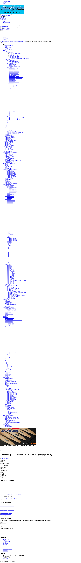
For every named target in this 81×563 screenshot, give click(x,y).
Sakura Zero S (9, 198)
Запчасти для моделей (7, 184)
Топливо (6, 423)
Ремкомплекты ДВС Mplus (14, 76)
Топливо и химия (6, 424)
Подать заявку (5, 550)
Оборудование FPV (6, 299)
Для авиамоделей (10, 323)
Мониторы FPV (8, 303)
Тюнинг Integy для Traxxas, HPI (11, 285)
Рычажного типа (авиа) (11, 310)
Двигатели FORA (8, 416)
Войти (1, 26)
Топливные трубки (8, 403)
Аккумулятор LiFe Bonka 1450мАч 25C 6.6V (8, 498)
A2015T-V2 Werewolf (11, 207)
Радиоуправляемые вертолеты (8, 136)
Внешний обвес (10, 186)
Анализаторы (7, 181)
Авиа (6, 51)
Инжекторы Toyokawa (13, 94)
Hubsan (6, 124)
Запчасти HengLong (8, 228)
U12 (8, 248)
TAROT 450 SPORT (13, 240)
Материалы (5, 359)
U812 (8, 257)
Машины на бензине (9, 142)
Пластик (6, 48)
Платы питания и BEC (9, 154)
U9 (7, 263)
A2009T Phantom (10, 203)
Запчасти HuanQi (8, 232)
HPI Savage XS (10, 290)
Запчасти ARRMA (8, 214)
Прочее (8, 104)
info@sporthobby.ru (6, 558)
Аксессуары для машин (9, 185)
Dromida (6, 122)
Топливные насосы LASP (14, 95)
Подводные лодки (8, 147)
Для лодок (7, 379)
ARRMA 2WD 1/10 (10, 215)
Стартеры (9, 411)
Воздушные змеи (8, 164)
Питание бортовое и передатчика (11, 183)
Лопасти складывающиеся (12, 392)
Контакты (4, 2)
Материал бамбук (8, 371)
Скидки (4, 39)
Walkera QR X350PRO (11, 273)
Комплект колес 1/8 (13, 190)
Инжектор (11, 105)
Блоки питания (8, 179)
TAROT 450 (9, 237)
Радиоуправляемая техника (14, 56)
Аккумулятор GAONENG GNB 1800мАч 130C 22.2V (10, 494)
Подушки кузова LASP (13, 86)
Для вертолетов (12, 350)
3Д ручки (13, 54)
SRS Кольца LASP (12, 64)
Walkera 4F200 (9, 265)
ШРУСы (10, 102)
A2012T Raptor (10, 206)
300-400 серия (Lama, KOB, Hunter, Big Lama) (15, 222)
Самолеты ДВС (8, 134)
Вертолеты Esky (8, 138)
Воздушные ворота (8, 302)
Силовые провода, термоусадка (11, 327)
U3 (7, 249)
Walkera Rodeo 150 (10, 276)
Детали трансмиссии (11, 97)
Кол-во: (1, 461)
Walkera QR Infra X (10, 272)
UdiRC (6, 126)
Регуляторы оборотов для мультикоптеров (13, 160)
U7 (7, 251)
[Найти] (11, 14)
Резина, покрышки (12, 192)
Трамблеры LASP (12, 80)
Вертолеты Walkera (8, 139)
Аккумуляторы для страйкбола (10, 176)
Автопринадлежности (11, 60)
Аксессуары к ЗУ (8, 182)
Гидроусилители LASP (13, 70)
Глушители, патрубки (9, 378)
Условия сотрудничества (7, 549)
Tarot (6, 125)
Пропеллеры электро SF (11, 399)
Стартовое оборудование (9, 407)
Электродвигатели (8, 162)
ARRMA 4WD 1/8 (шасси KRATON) (14, 216)
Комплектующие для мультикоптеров (10, 152)
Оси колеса (7, 387)
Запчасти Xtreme (8, 284)
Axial (8, 286)
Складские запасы (10, 52)
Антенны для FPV (8, 300)
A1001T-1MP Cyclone (11, 200)
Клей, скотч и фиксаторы (9, 369)
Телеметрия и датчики (9, 314)
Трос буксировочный (15, 62)
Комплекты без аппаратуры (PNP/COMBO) (15, 132)
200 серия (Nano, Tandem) (12, 221)
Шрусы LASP (14, 103)
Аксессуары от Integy (11, 298)
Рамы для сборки (8, 159)
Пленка (6, 373)
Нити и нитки (7, 372)
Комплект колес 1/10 (13, 189)
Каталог (4, 35)
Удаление (9, 120)
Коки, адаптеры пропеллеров (10, 381)
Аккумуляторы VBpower (11, 174)
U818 (8, 261)
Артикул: (2, 507)
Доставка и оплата (6, 1)
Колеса (6, 382)
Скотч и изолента (12, 106)
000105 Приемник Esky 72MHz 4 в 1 (7, 506)
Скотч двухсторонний (15, 107)
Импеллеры (9, 343)
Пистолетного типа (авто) (12, 309)
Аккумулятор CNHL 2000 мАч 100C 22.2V (8, 489)
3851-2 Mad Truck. (10, 229)
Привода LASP (12, 100)
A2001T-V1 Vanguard (11, 201)
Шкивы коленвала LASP (14, 82)
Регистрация (5, 26)
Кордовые (7, 165)
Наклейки (7, 385)
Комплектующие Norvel (13, 353)
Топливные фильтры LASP (14, 96)
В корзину (2, 463)
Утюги (8, 414)
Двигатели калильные (11, 348)
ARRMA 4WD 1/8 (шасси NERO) (13, 217)
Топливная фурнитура (9, 401)
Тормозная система (10, 116)
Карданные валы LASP (13, 98)
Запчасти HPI (7, 231)
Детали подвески (10, 83)
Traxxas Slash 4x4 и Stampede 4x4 (13, 296)
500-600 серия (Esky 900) (11, 224)
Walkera (6, 127)
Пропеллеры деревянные (11, 396)
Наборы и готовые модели (10, 420)
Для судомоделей (10, 325)
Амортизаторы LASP (13, 84)
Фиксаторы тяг (8, 406)
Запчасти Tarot (7, 236)
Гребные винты (10, 390)
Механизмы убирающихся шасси (11, 383)
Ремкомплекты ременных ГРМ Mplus (16, 77)
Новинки (4, 37)
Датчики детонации (13, 112)
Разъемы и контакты (9, 321)
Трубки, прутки (8, 375)
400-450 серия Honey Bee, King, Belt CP (14, 223)
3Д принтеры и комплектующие (15, 53)
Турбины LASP (12, 81)
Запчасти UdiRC (8, 245)
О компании (5, 540)
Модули (6, 313)
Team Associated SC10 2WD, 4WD (13, 291)
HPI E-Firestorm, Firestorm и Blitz (13, 288)
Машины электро (8, 144)
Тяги (6, 404)
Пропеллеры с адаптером (12, 397)
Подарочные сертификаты (14, 55)
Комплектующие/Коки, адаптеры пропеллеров (20, 58)
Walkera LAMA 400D (11, 271)
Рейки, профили (10, 366)
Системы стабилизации (9, 161)
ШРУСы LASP (12, 109)
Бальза (6, 361)
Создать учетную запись (5, 29)
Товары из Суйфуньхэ (11, 110)
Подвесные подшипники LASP (15, 99)
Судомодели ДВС (8, 148)
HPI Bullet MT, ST (10, 287)
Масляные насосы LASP (13, 73)
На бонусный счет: (5, 458)
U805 (8, 254)
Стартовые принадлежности (12, 412)
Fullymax (2, 448)
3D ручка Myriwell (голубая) (5, 514)
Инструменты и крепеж (7, 355)
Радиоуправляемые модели (14, 57)
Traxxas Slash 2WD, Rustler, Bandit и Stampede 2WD (16, 295)
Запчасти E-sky (8, 220)
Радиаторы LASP (12, 75)
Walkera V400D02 (10, 282)
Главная (4, 34)
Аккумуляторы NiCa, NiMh (10, 175)
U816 (8, 259)
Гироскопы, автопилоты (9, 318)
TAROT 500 (9, 241)
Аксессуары (7, 356)
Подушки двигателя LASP (14, 74)
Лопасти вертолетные (11, 391)
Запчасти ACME (8, 199)
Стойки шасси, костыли (9, 400)
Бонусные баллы (6, 539)
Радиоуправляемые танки (7, 151)
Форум (4, 3)
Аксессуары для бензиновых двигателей (14, 346)
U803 (8, 253)
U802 (8, 252)
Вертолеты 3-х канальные (10, 137)
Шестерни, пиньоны (11, 338)
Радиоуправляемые (8, 166)
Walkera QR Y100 (10, 275)
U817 (8, 260)
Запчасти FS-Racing (8, 226)
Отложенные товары (6, 22)
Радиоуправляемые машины (8, 141)
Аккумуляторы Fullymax (11, 173)
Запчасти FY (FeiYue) (9, 227)
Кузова (8, 193)
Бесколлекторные (8, 339)
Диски (10, 188)
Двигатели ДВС (8, 345)
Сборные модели (8, 167)
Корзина (2, 17)
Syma (6, 123)
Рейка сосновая (8, 374)
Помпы (8, 409)
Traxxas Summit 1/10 (10, 297)
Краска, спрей (7, 370)
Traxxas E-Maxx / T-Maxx (11, 293)
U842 (8, 262)
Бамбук (6, 362)
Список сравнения (6, 534)
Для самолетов (12, 351)
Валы (8, 335)
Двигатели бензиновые (11, 347)
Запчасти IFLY (7, 233)
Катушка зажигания (13, 114)
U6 (7, 250)
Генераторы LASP (12, 69)
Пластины (9, 364)
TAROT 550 (9, 242)
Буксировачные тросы (13, 61)
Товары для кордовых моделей (8, 415)
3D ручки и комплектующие (8, 45)
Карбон (6, 363)
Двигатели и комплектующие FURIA (12, 417)
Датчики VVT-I (12, 111)
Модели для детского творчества (9, 163)
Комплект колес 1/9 (13, 191)
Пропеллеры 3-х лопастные (12, 393)
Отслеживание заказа (4, 25)
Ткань (8, 367)
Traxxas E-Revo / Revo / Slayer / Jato (13, 294)
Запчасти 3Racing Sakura (9, 196)
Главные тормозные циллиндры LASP (16, 117)
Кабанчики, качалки (8, 380)
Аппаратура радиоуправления (8, 307)
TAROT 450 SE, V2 (13, 239)
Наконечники (7, 386)
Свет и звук (9, 195)
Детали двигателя (10, 67)
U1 (7, 246)
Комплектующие (8, 47)
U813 (8, 258)
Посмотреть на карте (6, 559)
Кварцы (6, 315)
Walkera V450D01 (10, 283)
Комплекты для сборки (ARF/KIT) (13, 133)
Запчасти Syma (7, 235)
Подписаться (3, 523)
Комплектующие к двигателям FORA (12, 418)
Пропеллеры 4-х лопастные (12, 394)
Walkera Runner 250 (10, 277)
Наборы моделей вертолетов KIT (11, 140)
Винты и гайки (8, 357)
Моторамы (7, 384)
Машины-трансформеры (9, 145)
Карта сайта (5, 544)
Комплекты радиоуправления (10, 308)
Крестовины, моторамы (11, 336)
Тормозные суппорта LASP (14, 119)
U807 (8, 256)
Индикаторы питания (9, 319)
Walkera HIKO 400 (10, 270)
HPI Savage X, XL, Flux (11, 289)
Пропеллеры (7, 157)
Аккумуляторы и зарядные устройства (11, 41)
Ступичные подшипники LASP (15, 101)
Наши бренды (5, 551)
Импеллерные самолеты (9, 129)
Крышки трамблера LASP (14, 72)
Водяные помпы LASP (13, 68)
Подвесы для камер (8, 155)
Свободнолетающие (8, 168)
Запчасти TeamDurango (9, 243)
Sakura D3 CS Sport (10, 197)
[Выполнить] (19, 25)
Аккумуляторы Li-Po (22, 41)
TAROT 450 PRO (12, 238)
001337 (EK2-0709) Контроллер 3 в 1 (7, 510)
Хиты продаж (5, 38)
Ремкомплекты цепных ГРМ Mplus (15, 78)
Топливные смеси (8, 426)
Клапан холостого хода (13, 115)
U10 (8, 247)
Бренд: (1, 447)
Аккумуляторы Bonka (11, 172)
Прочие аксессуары (10, 194)
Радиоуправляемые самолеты (8, 128)
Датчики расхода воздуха (14, 113)
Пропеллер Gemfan (10, 158)
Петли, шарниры (8, 388)
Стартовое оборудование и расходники (12, 422)
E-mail (1, 27)
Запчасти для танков (11, 230)
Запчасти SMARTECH (9, 234)
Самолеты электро (8, 135)
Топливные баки (8, 402)
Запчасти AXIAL (8, 219)
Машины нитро (8, 143)
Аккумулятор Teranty (11, 171)
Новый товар (7, 59)
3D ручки (6, 46)
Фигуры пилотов (8, 405)
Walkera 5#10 (9, 266)
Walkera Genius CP (10, 269)
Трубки (8, 368)
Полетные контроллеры (9, 156)
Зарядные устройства (9, 178)
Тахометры (9, 413)
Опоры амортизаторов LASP (14, 85)
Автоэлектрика (10, 63)
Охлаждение (9, 337)
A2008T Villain (10, 202)
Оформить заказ (3, 18)
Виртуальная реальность (7, 49)
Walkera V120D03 (10, 279)
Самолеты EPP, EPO (8, 130)
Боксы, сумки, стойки (11, 408)
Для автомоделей (10, 324)
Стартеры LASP (12, 79)
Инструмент (7, 358)
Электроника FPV (8, 306)
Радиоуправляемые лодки (7, 146)
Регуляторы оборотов (9, 322)
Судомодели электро (9, 149)
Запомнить (4, 31)
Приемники (7, 311)
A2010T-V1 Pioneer (10, 204)
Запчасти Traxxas (8, 244)
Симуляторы (5, 316)
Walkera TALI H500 (10, 278)
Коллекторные (7, 344)
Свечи (8, 410)
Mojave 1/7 (9, 218)
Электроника (5, 317)
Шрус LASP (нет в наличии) (14, 108)
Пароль (1, 28)
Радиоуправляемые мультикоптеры (9, 121)
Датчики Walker (12, 65)
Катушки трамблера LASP (14, 71)
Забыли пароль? (6, 28)
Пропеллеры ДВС (10, 395)
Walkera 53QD (9, 267)
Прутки (8, 365)
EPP (5, 360)
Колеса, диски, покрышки (12, 187)
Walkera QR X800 (10, 274)
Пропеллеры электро (11, 398)
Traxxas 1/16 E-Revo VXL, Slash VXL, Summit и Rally (17, 292)
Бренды (4, 36)
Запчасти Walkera (8, 264)
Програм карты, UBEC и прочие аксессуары (13, 320)
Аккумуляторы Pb (8, 177)
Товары (4, 50)
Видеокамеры (7, 301)
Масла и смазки (8, 425)
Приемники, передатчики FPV (10, 304)
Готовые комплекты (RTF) (12, 131)
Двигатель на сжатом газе (12, 354)
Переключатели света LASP (14, 66)
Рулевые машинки (8, 326)
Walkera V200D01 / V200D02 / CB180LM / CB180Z (16, 280)
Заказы (4, 21)
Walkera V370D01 (10, 281)
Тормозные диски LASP (13, 118)
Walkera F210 (9, 268)
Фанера (6, 376)
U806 (8, 255)
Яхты (6, 150)
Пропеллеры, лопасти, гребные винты (12, 389)
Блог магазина (5, 543)
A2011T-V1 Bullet (10, 205)
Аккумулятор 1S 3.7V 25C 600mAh (7, 484)
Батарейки (7, 180)
